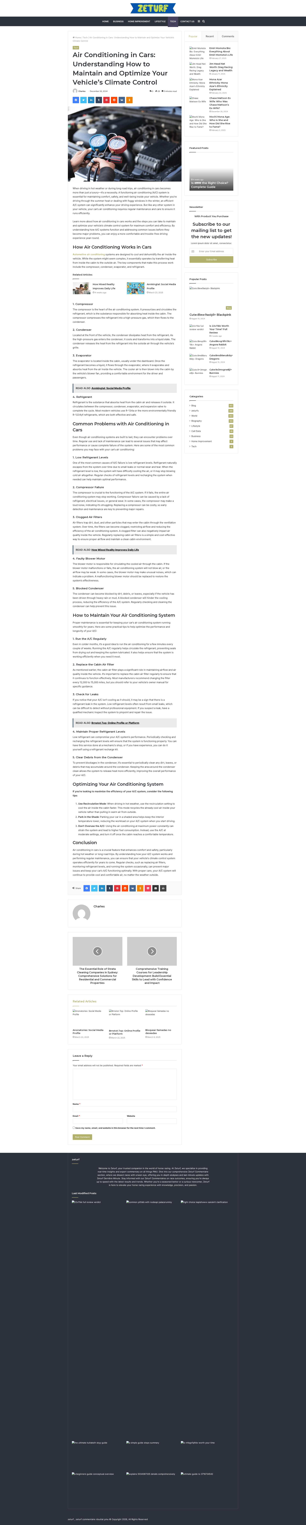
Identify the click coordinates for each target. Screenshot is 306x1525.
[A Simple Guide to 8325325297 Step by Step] (153, 1456)
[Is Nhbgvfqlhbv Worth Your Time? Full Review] (207, 1456)
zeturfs (195, 410)
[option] (211, 173)
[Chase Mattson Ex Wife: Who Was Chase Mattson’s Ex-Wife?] (198, 102)
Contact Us (187, 21)
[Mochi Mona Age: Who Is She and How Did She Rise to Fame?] (198, 122)
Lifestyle (160, 21)
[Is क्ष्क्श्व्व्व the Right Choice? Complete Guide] (207, 1320)
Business (118, 21)
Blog (193, 405)
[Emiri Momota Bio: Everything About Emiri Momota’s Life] (198, 53)
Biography (196, 421)
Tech (173, 21)
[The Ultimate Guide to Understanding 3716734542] (207, 1487)
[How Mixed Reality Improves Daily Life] (81, 288)
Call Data (196, 431)
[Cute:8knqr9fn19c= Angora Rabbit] (198, 346)
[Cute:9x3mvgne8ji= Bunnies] (198, 374)
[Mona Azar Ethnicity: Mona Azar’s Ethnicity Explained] (198, 84)
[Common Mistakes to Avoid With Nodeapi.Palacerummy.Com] (153, 1215)
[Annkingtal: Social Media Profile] (135, 288)
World (194, 415)
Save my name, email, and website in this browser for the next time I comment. (115, 1128)
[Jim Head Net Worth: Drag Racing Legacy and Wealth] (198, 69)
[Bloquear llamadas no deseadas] (161, 1018)
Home (105, 21)
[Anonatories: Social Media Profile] (88, 1018)
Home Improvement (139, 21)
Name (76, 1104)
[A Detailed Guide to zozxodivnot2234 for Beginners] (98, 1487)
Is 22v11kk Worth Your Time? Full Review (219, 329)
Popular (193, 36)
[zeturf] (153, 8)
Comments (228, 36)
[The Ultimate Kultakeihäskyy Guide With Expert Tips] (98, 1456)
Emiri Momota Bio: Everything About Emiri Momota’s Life (221, 51)
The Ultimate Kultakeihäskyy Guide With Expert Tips (211, 183)
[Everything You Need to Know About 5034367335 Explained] (153, 1487)
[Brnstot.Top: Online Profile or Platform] (125, 1018)
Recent (210, 36)
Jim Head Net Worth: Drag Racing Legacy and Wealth (221, 67)
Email (76, 1116)
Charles (82, 91)
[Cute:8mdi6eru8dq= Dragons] (198, 360)
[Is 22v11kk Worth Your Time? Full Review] (198, 330)
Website (131, 1116)
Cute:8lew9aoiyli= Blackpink (210, 315)
